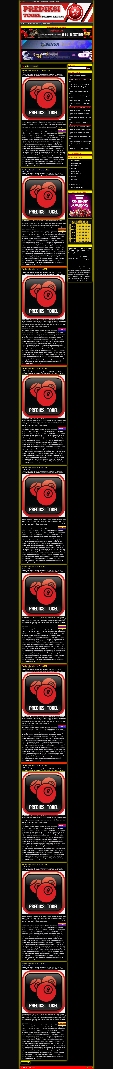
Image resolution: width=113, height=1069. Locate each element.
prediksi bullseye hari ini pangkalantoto (32, 154)
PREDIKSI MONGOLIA (75, 174)
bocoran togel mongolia (83, 254)
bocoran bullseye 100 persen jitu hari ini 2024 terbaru (36, 133)
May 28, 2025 (26, 469)
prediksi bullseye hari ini (28, 75)
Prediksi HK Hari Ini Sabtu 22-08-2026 (79, 107)
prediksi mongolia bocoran (73, 268)
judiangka (85, 259)
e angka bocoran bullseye (47, 141)
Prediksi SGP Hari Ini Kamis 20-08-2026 (80, 141)
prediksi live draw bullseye (41, 161)
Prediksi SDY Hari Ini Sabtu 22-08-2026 (79, 110)
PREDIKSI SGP (73, 182)
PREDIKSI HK (73, 168)
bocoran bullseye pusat (41, 139)
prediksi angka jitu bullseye (56, 143)
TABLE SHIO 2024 (47, 23)
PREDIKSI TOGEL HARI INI (33, 23)
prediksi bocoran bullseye (45, 144)
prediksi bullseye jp (55, 155)
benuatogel (71, 253)
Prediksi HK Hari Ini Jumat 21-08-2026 (79, 126)
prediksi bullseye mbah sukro (55, 157)
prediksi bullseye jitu (43, 155)
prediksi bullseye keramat (39, 157)
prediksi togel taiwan (86, 280)
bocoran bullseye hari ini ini (43, 135)
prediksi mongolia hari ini (83, 268)
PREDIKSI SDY (73, 179)
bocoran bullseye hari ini (28, 135)
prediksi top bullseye (27, 165)
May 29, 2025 (26, 370)
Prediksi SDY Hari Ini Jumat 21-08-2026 (80, 129)
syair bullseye (37, 165)
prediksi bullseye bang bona (56, 148)
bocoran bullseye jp (29, 139)
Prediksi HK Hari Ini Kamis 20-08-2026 (79, 148)
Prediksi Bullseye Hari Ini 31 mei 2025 (34, 269)
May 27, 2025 (26, 568)
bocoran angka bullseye (41, 74)
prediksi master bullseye (55, 161)
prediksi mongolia (86, 264)
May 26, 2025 (26, 668)
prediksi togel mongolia (78, 280)
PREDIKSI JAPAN (74, 171)
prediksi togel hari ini (78, 278)
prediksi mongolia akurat (72, 266)
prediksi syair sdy (75, 274)
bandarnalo (86, 248)
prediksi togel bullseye (42, 75)
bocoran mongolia (87, 252)
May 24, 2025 (26, 866)
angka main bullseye (28, 74)
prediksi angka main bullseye (30, 144)
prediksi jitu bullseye (27, 161)
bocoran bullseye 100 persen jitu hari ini (46, 132)
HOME (22, 23)
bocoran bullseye (29, 132)
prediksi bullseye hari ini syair (52, 154)
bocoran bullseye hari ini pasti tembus (43, 137)
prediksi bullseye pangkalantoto (30, 159)
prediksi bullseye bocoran (29, 150)
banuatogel (84, 251)
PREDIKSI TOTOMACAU (76, 187)
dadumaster (83, 256)
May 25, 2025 (26, 767)
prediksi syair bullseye (28, 163)
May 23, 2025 (26, 965)
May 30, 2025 (26, 271)
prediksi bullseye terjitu (46, 159)
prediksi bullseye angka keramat (39, 148)
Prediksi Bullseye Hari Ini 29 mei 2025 (34, 468)
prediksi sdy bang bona (75, 272)
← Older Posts (25, 1062)
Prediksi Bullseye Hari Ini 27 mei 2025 (34, 666)
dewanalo (73, 258)
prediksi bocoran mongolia (81, 262)
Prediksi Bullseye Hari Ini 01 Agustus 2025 (36, 170)
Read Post (62, 131)
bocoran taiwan (76, 254)
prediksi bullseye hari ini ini (32, 152)
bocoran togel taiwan (76, 256)
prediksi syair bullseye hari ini (43, 163)
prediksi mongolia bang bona (83, 266)
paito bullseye (44, 143)
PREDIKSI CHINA (74, 166)
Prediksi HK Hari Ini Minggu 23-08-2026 (79, 84)
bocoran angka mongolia (79, 252)
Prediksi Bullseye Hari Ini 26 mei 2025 (34, 765)
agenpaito (72, 249)
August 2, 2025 (27, 72)
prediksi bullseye (35, 146)
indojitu (80, 259)
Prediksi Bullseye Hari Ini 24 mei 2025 (34, 964)
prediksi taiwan (81, 274)
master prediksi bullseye (33, 143)
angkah (78, 249)
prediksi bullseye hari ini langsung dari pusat (53, 152)
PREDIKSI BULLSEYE (55, 74)
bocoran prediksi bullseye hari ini (31, 141)
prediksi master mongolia (78, 264)
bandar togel (73, 251)
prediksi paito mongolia (77, 270)
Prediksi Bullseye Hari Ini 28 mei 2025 (34, 567)
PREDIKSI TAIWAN (74, 184)
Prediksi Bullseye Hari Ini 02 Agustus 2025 (36, 71)
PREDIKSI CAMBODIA (75, 163)
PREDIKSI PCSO (73, 176)
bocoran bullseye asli (57, 133)
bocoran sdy (70, 254)
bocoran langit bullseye (55, 139)
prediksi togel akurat (77, 276)
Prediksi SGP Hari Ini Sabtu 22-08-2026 (79, 100)
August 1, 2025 (27, 171)
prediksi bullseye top (58, 159)
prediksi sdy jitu (83, 272)
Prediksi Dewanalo (25, 1)
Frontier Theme (89, 1067)
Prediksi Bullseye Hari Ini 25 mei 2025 (34, 865)
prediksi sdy (84, 270)
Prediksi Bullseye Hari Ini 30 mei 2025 (34, 368)
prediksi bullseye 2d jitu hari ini (49, 146)
